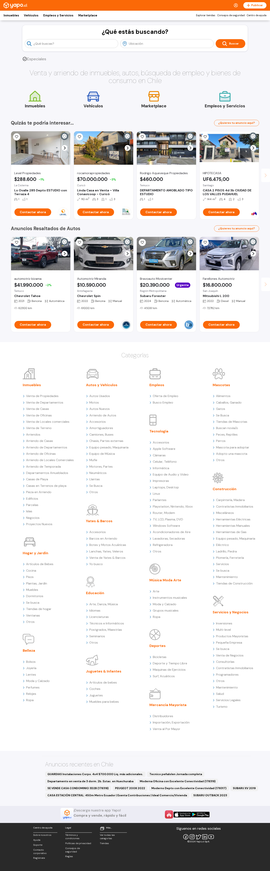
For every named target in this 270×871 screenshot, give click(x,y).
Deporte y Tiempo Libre (170, 663)
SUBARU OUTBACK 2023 (210, 795)
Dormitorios (34, 596)
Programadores (227, 674)
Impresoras (161, 481)
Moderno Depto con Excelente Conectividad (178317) (189, 788)
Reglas (69, 856)
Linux (156, 494)
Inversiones (224, 623)
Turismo (222, 707)
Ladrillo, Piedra (226, 551)
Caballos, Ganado (229, 402)
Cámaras (159, 455)
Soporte (37, 844)
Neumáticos (98, 473)
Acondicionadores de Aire (172, 532)
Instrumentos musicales (170, 598)
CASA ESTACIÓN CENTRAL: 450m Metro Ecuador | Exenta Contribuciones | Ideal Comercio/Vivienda (117, 795)
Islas (29, 511)
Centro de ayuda (256, 15)
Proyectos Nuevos (39, 524)
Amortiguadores (101, 428)
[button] (65, 148)
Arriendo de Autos (102, 415)
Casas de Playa (37, 479)
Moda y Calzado (38, 681)
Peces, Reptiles (227, 434)
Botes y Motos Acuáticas (107, 545)
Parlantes (159, 500)
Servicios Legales (228, 700)
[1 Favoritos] (205, 136)
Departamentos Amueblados (47, 473)
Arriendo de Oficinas (41, 454)
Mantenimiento (227, 577)
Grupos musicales (165, 610)
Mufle (93, 460)
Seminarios (97, 636)
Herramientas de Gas (231, 532)
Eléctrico (222, 545)
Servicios (222, 564)
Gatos (220, 409)
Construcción (224, 489)
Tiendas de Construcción (234, 583)
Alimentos (223, 396)
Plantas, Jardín (36, 583)
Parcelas (32, 505)
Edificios (32, 498)
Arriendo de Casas (39, 441)
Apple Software (164, 449)
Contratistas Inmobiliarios (234, 506)
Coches (94, 689)
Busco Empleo (163, 402)
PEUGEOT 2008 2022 (130, 788)
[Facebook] (186, 837)
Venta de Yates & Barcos (107, 558)
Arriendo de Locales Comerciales (50, 460)
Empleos (156, 385)
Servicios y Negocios (230, 612)
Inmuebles (11, 15)
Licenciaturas (99, 617)
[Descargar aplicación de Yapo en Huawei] (169, 814)
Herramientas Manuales (233, 526)
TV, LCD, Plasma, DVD (168, 519)
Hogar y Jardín (35, 553)
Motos (94, 402)
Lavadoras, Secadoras (169, 538)
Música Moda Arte (165, 580)
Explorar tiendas (205, 15)
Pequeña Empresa (229, 642)
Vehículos (31, 15)
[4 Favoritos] (16, 242)
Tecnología (158, 431)
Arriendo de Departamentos (46, 447)
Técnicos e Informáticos (106, 623)
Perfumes (33, 687)
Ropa (30, 700)
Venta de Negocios (230, 655)
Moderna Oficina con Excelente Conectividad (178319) (178, 781)
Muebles (32, 590)
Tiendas (104, 843)
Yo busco (96, 564)
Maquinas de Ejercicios (169, 670)
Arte (156, 591)
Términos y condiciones (72, 836)
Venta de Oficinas (39, 415)
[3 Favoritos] (142, 136)
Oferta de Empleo (165, 396)
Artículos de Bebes (39, 564)
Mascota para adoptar (232, 447)
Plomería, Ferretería (230, 558)
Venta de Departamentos (44, 402)
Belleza (29, 650)
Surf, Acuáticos (164, 676)
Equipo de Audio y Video (171, 474)
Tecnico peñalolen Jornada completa (175, 774)
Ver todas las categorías (107, 836)
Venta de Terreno (39, 428)
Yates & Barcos (99, 521)
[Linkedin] (205, 837)
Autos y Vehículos (101, 385)
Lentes (31, 674)
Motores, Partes (101, 466)
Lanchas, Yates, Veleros (106, 551)
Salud (220, 694)
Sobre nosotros (42, 835)
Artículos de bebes (103, 682)
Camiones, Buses (101, 434)
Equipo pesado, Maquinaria (108, 447)
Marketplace (87, 15)
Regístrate (39, 858)
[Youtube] (211, 837)
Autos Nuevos (99, 409)
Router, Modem (164, 513)
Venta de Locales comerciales (47, 422)
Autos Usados (99, 396)
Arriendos (33, 434)
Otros (30, 622)
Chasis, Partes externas (106, 441)
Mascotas (221, 385)
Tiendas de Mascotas (231, 422)
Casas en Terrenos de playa (46, 486)
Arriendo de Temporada (43, 466)
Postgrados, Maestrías (105, 630)
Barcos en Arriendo (103, 538)
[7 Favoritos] (79, 136)
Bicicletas (159, 657)
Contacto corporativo (40, 851)
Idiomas (94, 610)
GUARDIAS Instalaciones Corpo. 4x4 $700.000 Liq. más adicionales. (95, 774)
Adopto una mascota (231, 454)
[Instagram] (192, 837)
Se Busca (95, 486)
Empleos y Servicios (58, 15)
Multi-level (223, 630)
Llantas (94, 479)
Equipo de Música (102, 454)
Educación (95, 593)
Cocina (31, 570)
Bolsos (31, 662)
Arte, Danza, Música (103, 604)
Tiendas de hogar (38, 609)
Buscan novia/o (227, 428)
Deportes (157, 645)
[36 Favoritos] (16, 136)
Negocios (33, 518)
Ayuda (36, 840)
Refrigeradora (163, 545)
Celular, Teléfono (165, 462)
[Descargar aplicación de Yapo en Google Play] (201, 814)
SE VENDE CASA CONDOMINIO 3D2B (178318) (78, 788)
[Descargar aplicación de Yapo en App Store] (183, 814)
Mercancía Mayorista (168, 705)
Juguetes (96, 695)
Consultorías (225, 662)
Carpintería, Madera (230, 500)
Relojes (31, 694)
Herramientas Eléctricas (233, 519)
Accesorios (97, 422)
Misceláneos (225, 513)
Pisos (30, 577)
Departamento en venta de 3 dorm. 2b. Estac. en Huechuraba (90, 781)
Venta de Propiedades (42, 396)
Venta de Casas (37, 409)
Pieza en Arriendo (38, 492)
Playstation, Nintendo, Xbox (173, 506)
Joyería (31, 668)
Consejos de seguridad (231, 15)
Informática (161, 468)
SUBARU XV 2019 (244, 788)
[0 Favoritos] (142, 242)
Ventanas (33, 615)
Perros (221, 441)
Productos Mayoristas (232, 636)
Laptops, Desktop (166, 487)
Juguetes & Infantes (103, 671)
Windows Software (166, 526)
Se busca (32, 603)
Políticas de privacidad (78, 843)
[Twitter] (198, 837)
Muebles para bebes (104, 702)
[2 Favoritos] (79, 242)
